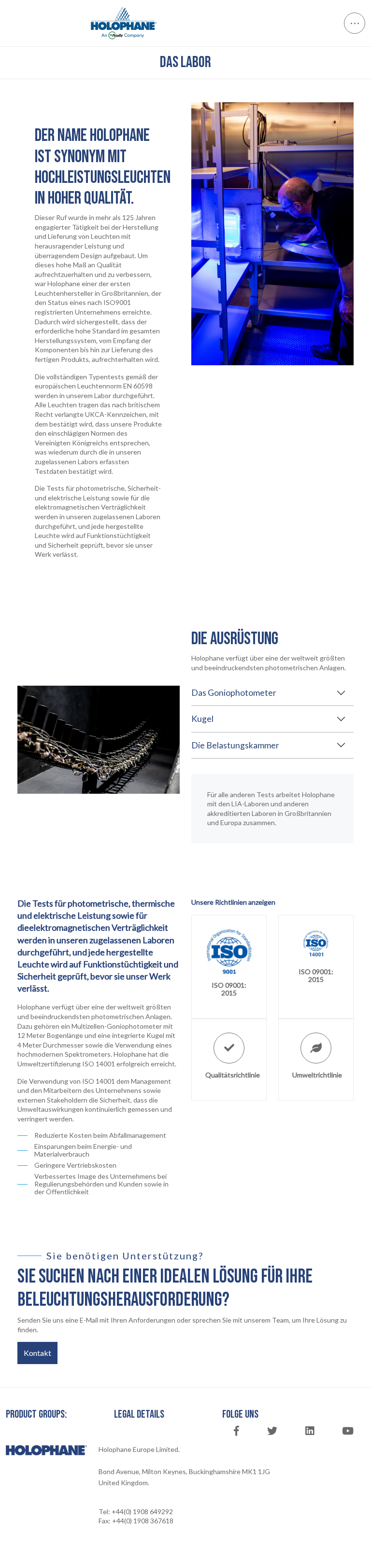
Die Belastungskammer (235, 745)
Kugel (202, 719)
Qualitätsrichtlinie (232, 1075)
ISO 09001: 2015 (229, 989)
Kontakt (37, 1352)
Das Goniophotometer (233, 693)
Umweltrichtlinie (317, 1075)
